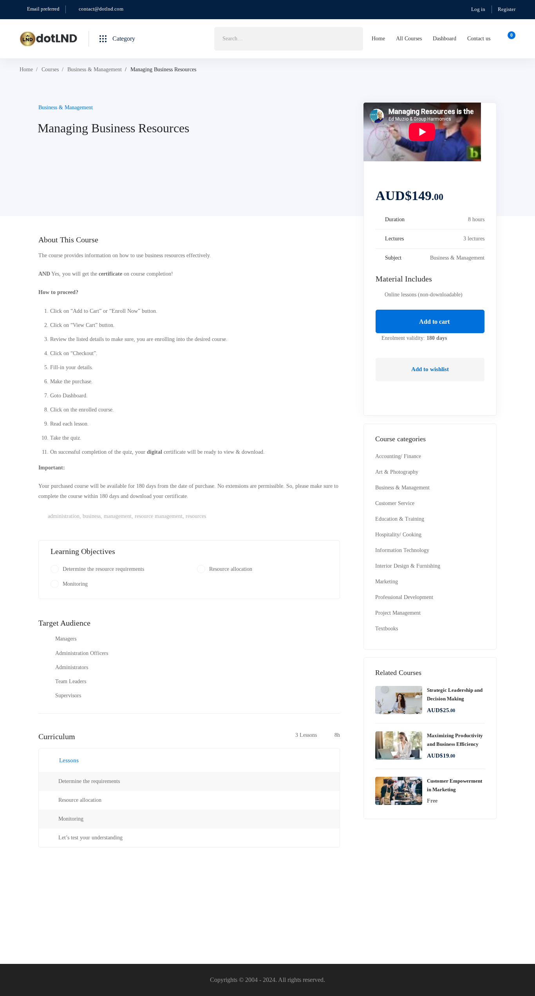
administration (64, 516)
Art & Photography (396, 472)
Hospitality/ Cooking (398, 535)
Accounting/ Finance (398, 456)
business (92, 516)
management (118, 516)
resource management (159, 516)
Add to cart (434, 321)
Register (506, 9)
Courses (50, 69)
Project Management (398, 613)
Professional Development (404, 597)
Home (26, 69)
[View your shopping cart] (509, 39)
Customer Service (394, 503)
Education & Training (399, 519)
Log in (478, 9)
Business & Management (94, 69)
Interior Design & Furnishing (407, 566)
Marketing (386, 582)
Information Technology (402, 550)
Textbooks (386, 629)
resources (196, 516)
